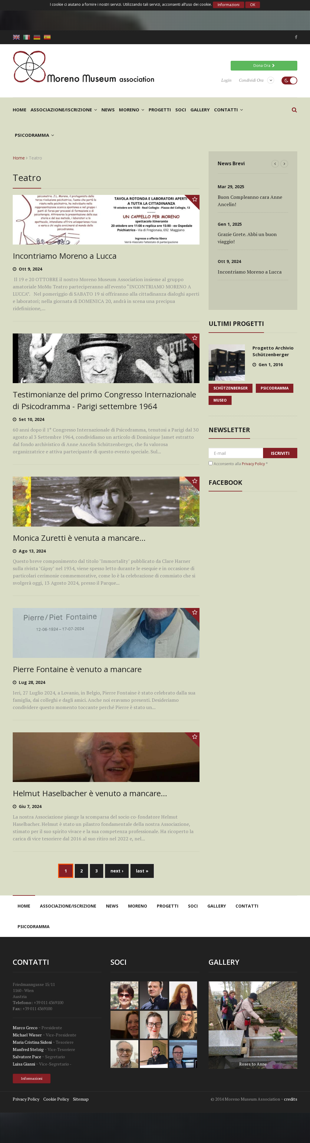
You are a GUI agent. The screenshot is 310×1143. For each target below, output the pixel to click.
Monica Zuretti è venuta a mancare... (79, 537)
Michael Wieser (27, 1035)
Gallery (200, 110)
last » (142, 871)
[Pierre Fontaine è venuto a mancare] (106, 654)
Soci (180, 110)
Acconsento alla (241, 463)
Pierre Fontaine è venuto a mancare (77, 669)
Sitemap (81, 1099)
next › (116, 871)
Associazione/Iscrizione (61, 110)
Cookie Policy (56, 1099)
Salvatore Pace (27, 1056)
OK (252, 4)
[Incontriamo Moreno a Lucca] (106, 241)
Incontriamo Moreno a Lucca (65, 255)
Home (19, 110)
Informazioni (228, 4)
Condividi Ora (251, 80)
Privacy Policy (253, 463)
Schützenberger (230, 388)
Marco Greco (25, 1027)
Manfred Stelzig (28, 1049)
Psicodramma (32, 135)
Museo (220, 400)
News (108, 110)
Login (226, 80)
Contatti (226, 110)
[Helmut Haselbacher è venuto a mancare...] (106, 778)
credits (290, 1099)
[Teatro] (17, 37)
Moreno (129, 110)
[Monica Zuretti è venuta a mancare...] (106, 523)
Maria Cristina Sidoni (32, 1042)
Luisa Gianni (24, 1064)
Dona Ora (262, 65)
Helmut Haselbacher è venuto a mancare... (90, 793)
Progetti (160, 110)
